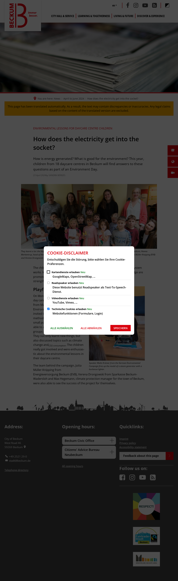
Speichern (121, 328)
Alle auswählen (61, 328)
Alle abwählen (91, 328)
